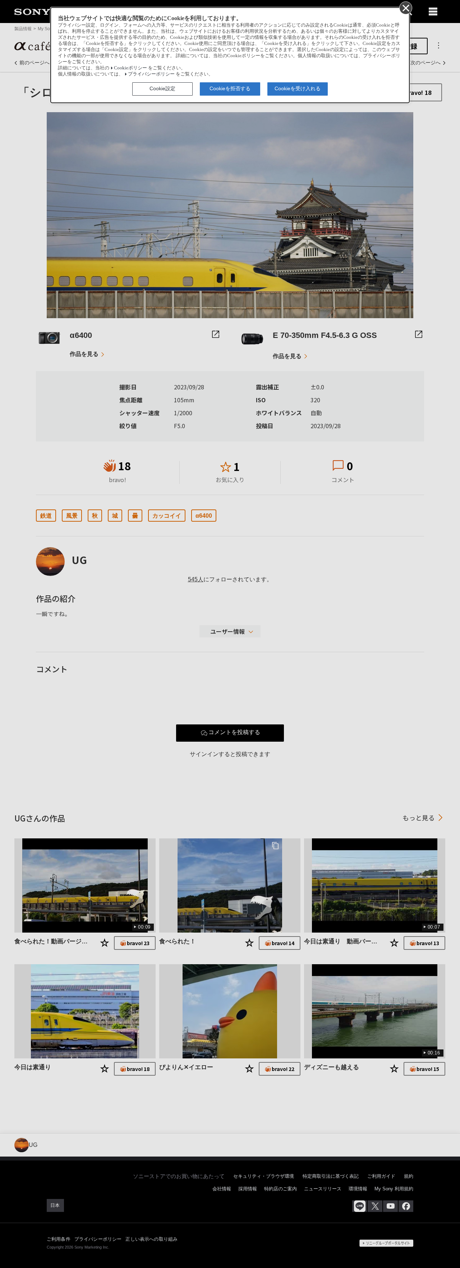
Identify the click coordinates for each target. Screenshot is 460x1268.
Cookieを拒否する (230, 88)
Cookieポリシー (130, 67)
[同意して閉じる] (405, 7)
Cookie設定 (162, 88)
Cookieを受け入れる (298, 88)
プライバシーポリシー (151, 74)
